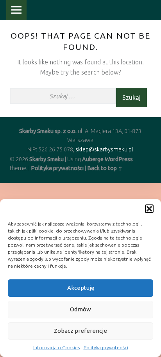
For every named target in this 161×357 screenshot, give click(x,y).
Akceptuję (80, 287)
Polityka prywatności (106, 347)
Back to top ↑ (104, 168)
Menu (16, 10)
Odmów (80, 309)
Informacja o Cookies (56, 347)
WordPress (119, 159)
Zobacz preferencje (80, 330)
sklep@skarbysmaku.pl (104, 149)
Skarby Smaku (46, 159)
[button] (149, 209)
